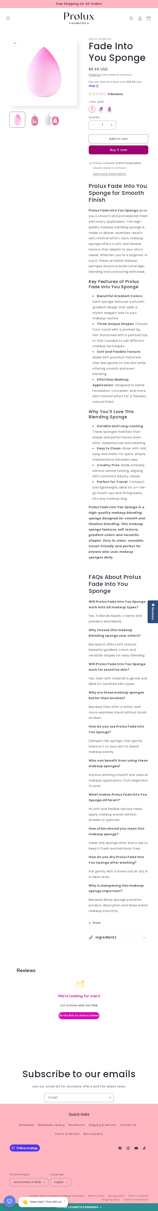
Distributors (76, 1125)
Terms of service (138, 1195)
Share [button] (96, 923)
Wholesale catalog (51, 1125)
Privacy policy (116, 1195)
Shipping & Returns (102, 1125)
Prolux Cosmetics (50, 1195)
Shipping (94, 74)
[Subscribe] (109, 1097)
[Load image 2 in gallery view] (34, 119)
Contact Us (128, 1125)
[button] (79, 1207)
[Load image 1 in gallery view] (17, 119)
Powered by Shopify (73, 1195)
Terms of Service (67, 1134)
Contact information (136, 1199)
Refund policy (93, 1134)
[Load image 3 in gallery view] (52, 119)
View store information (109, 174)
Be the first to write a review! (79, 1015)
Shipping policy (111, 1199)
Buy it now (118, 150)
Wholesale (26, 1125)
